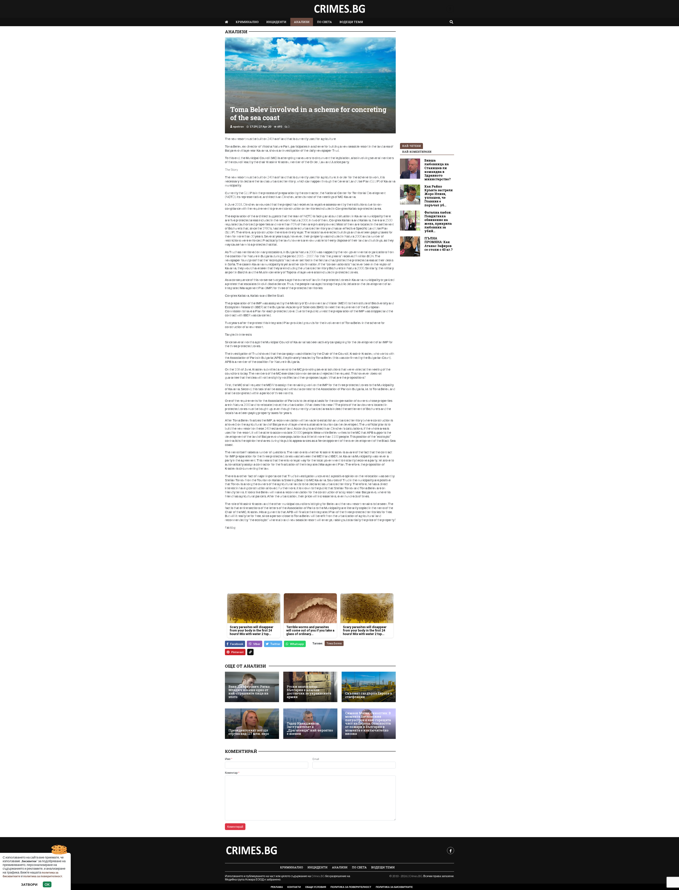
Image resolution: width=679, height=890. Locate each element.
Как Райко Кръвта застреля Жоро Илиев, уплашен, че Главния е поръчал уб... (438, 195)
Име (228, 758)
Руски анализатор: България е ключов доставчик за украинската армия (309, 692)
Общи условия (315, 886)
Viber (256, 643)
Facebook (236, 643)
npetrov (238, 126)
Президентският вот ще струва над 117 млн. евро (248, 732)
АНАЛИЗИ (301, 22)
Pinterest (237, 652)
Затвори (29, 884)
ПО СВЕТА (324, 22)
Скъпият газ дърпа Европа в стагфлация (368, 695)
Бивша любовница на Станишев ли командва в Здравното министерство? (437, 169)
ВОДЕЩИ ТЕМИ (351, 22)
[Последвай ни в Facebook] (450, 9)
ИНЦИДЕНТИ (276, 22)
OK (47, 884)
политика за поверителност (42, 876)
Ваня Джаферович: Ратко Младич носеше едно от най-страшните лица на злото (249, 692)
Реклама (277, 886)
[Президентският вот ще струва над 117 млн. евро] (252, 723)
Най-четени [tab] (411, 146)
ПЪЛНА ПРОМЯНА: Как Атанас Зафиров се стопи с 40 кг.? (438, 243)
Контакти (294, 886)
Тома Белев (334, 643)
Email (315, 758)
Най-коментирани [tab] (416, 151)
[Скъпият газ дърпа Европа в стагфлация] (369, 687)
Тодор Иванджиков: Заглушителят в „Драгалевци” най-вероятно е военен (310, 728)
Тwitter (275, 643)
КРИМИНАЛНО (247, 22)
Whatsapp (297, 643)
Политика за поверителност (350, 886)
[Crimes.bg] (251, 850)
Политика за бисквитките (394, 886)
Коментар (232, 772)
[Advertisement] (266, 565)
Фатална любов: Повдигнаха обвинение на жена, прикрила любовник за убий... (438, 221)
